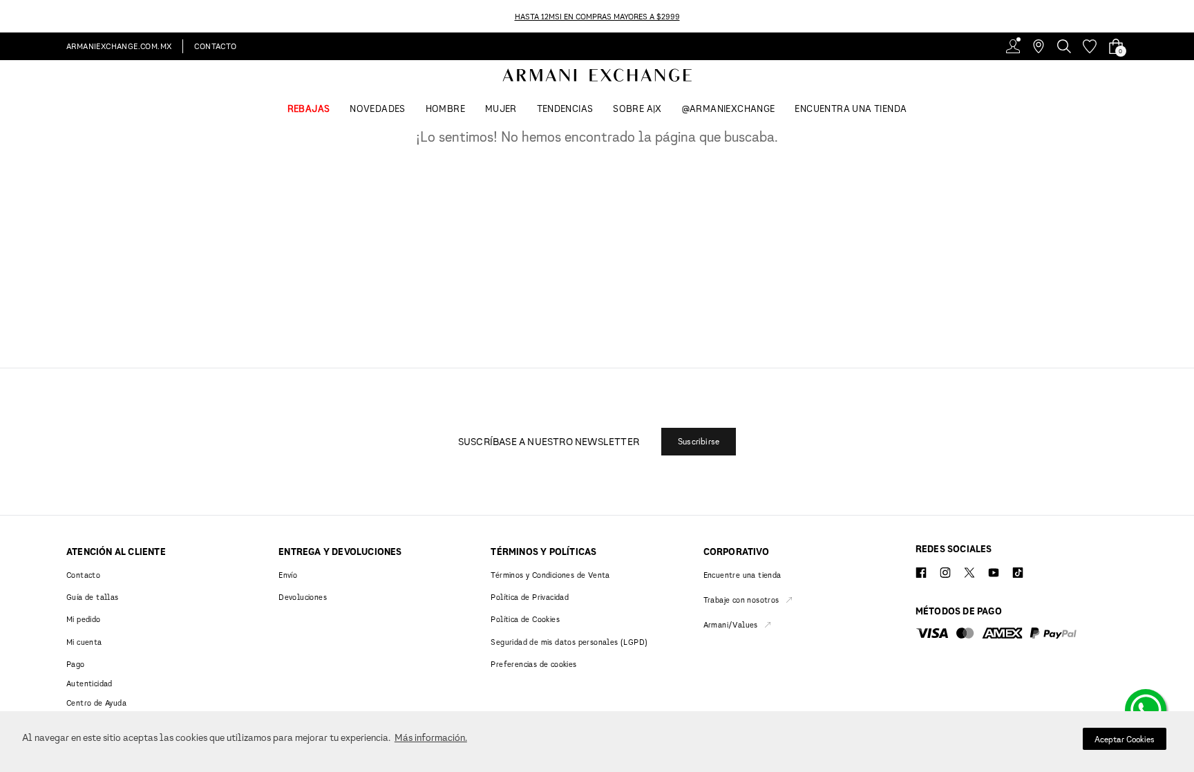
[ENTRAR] (1013, 46)
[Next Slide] (1186, 16)
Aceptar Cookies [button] (1124, 739)
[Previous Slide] (8, 16)
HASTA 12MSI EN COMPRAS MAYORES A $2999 (597, 16)
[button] (698, 441)
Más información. (431, 737)
